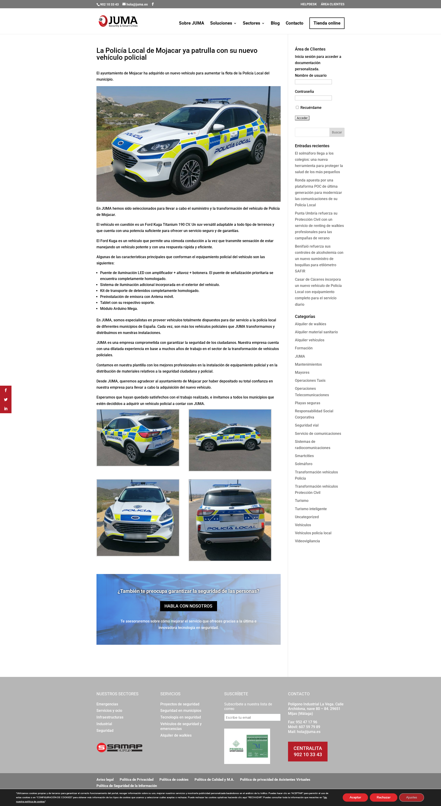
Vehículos (303, 525)
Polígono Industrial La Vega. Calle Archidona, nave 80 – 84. (316, 706)
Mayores (302, 372)
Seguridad (104, 730)
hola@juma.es (308, 732)
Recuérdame (311, 107)
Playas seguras (307, 403)
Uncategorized (307, 517)
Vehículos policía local (313, 533)
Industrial (104, 724)
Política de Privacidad (136, 780)
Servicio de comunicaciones (318, 433)
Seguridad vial (307, 425)
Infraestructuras (109, 717)
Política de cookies (174, 780)
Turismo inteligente (311, 509)
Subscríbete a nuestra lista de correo (248, 706)
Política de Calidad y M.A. (214, 780)
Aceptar (355, 797)
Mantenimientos (308, 364)
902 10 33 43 (308, 754)
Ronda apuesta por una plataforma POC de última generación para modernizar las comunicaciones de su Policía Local (318, 192)
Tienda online (327, 23)
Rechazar (383, 797)
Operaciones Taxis (310, 380)
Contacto (294, 24)
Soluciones (221, 24)
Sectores (251, 24)
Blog (275, 24)
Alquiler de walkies (310, 324)
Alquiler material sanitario (316, 332)
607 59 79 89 (309, 727)
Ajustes (411, 797)
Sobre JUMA (191, 24)
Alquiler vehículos (309, 340)
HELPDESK (309, 4)
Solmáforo (303, 464)
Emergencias (107, 704)
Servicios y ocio (109, 710)
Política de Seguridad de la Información (126, 786)
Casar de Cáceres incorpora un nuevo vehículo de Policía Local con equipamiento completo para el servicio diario (318, 292)
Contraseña (304, 91)
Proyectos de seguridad (179, 704)
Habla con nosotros (188, 606)
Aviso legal (105, 780)
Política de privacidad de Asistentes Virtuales (275, 780)
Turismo (301, 500)
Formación (304, 348)
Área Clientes (333, 4)
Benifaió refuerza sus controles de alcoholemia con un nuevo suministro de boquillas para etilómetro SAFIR (319, 259)
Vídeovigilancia (307, 541)
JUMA (300, 356)
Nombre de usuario (311, 75)
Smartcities (304, 456)
